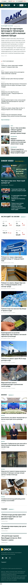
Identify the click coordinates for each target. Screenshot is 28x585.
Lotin (18, 5)
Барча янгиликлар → (5, 119)
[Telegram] (14, 5)
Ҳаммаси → (23, 216)
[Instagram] (9, 558)
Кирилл (21, 5)
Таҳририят (3, 562)
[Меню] (25, 5)
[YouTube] (6, 558)
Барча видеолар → (19, 161)
